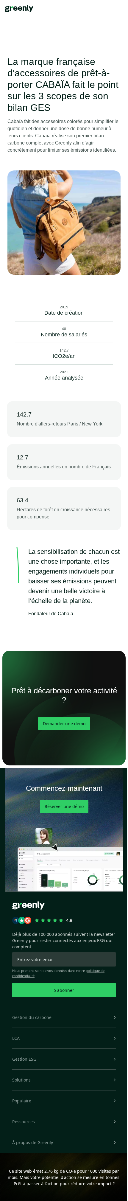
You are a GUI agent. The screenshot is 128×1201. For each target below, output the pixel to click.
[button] (64, 1017)
